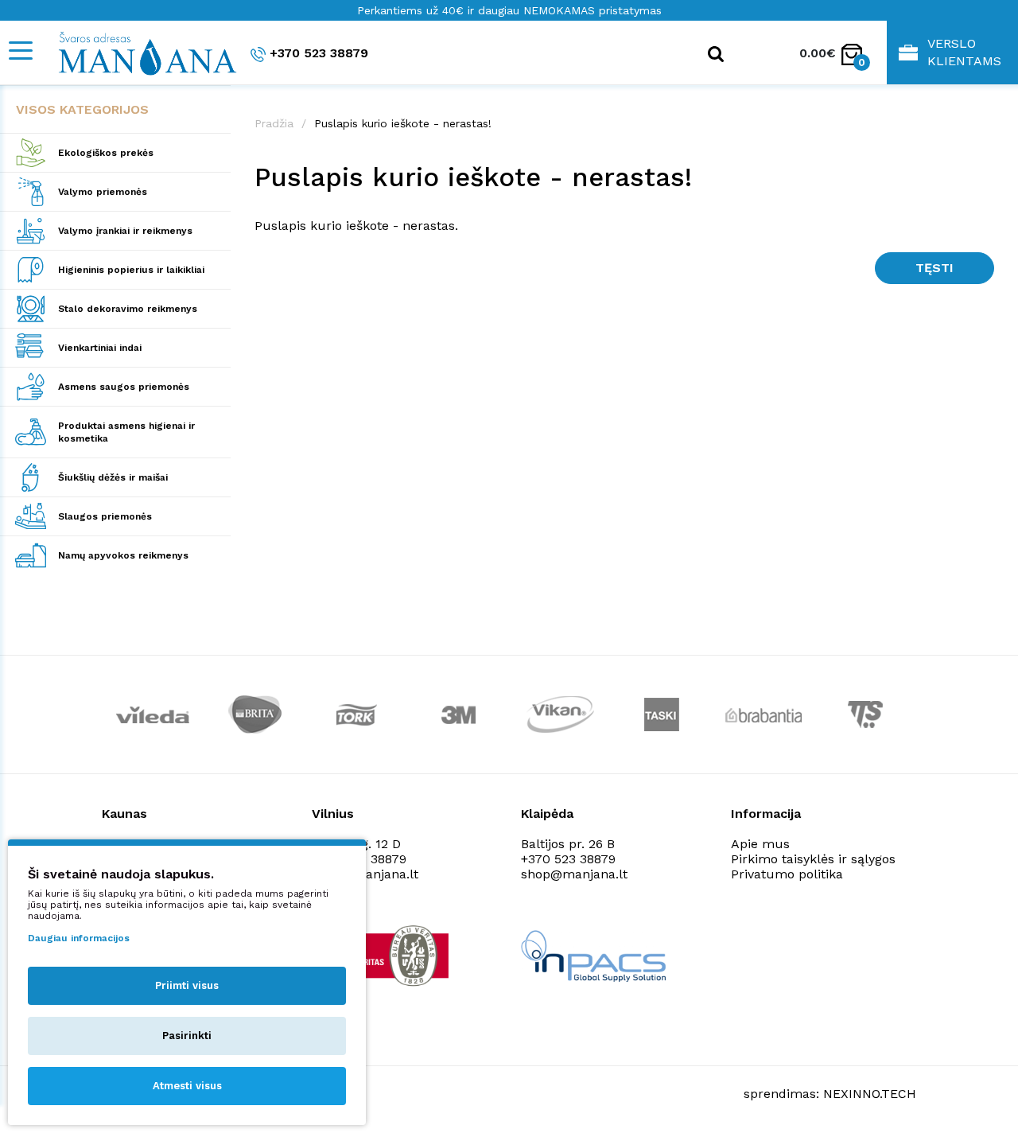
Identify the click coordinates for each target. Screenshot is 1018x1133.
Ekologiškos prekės (105, 152)
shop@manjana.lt (574, 874)
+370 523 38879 (319, 52)
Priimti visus (187, 985)
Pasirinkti (187, 1036)
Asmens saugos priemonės (123, 386)
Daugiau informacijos (79, 938)
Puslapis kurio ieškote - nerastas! (403, 123)
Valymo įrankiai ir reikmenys (125, 230)
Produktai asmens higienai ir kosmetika (126, 432)
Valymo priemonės (102, 191)
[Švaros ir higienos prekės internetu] (139, 52)
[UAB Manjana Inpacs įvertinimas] (593, 956)
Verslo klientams (964, 52)
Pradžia (273, 123)
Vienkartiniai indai (100, 347)
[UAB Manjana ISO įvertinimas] (385, 955)
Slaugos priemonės (105, 516)
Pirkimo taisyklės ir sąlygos (813, 858)
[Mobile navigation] (20, 50)
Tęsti (934, 267)
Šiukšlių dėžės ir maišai (113, 477)
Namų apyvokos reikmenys (123, 555)
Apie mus (760, 843)
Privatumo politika (787, 874)
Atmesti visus (187, 1086)
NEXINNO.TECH (869, 1093)
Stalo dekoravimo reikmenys (127, 308)
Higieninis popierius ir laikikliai (131, 269)
